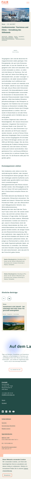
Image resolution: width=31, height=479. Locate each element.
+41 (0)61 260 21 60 (7, 393)
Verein (3, 400)
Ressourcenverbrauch (20, 38)
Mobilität (16, 37)
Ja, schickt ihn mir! (15, 369)
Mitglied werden (6, 428)
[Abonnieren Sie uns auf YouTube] (13, 412)
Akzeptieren (7, 475)
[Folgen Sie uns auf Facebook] (10, 412)
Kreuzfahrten (21, 36)
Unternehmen (4, 40)
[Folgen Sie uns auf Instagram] (6, 412)
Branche (16, 36)
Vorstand (4, 403)
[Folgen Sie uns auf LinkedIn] (3, 412)
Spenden (4, 422)
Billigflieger (11, 36)
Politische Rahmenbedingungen (8, 38)
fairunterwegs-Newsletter (8, 425)
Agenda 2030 (4, 36)
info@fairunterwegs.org (8, 394)
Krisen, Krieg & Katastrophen (8, 37)
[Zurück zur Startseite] (5, 2)
